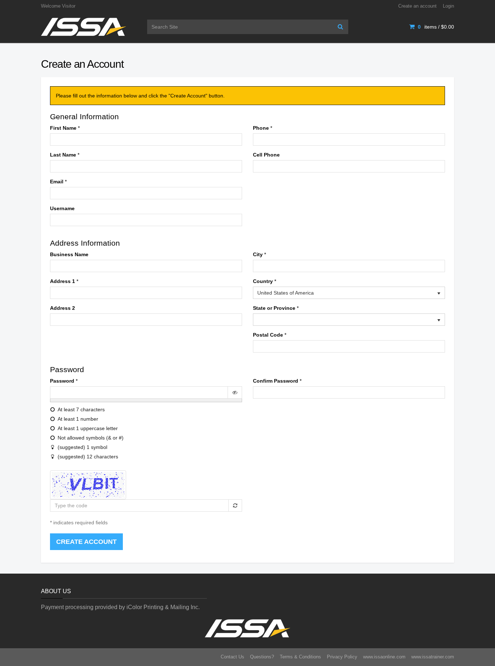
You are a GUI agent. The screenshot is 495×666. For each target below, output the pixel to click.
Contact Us (232, 656)
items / (436, 27)
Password (62, 381)
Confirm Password (275, 381)
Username (62, 208)
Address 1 (62, 281)
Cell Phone (266, 155)
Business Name (69, 254)
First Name (63, 128)
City (258, 254)
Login (448, 6)
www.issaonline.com (384, 656)
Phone (261, 128)
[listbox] (349, 293)
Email (56, 181)
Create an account (417, 6)
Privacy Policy (342, 656)
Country (263, 281)
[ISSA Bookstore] (83, 26)
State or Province (274, 308)
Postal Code (268, 335)
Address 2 (62, 308)
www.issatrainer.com (432, 656)
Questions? (262, 656)
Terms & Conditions (300, 656)
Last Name (63, 155)
